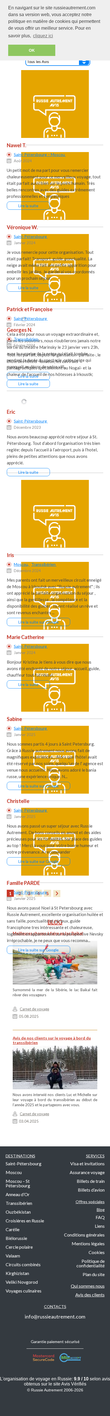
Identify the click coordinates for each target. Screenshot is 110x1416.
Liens (100, 1226)
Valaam (13, 1255)
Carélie (12, 1229)
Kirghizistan (17, 1273)
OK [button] (32, 50)
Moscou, (22, 564)
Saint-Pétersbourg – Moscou (40, 154)
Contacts (55, 1306)
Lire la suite (28, 205)
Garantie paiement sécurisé (55, 1341)
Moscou (14, 1172)
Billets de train (91, 1181)
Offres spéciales (90, 1201)
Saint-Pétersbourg (31, 236)
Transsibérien (26, 339)
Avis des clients (90, 1294)
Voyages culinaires (23, 1290)
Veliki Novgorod (22, 1282)
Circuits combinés (23, 1264)
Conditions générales (84, 1234)
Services (95, 1155)
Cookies (97, 1252)
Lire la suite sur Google (38, 622)
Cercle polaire (19, 1247)
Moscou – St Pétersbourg (18, 1183)
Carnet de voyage (34, 1009)
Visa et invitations (87, 1163)
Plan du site (94, 1274)
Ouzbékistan (18, 1211)
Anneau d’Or (18, 1194)
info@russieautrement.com (55, 1316)
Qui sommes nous (88, 1286)
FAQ (100, 1217)
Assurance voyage (87, 1172)
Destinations (20, 1155)
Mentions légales (88, 1243)
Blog (101, 1209)
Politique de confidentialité (90, 1263)
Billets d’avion (91, 1189)
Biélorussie (16, 1238)
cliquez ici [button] (43, 35)
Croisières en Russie (25, 1220)
